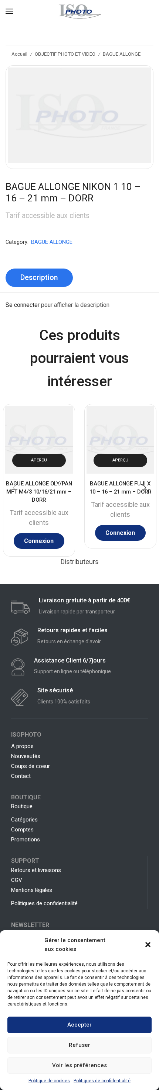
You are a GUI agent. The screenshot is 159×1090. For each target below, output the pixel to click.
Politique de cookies (49, 1080)
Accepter (79, 1024)
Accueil (19, 54)
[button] (148, 944)
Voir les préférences (79, 1065)
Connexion (39, 540)
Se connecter (23, 304)
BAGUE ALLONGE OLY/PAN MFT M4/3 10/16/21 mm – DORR (39, 491)
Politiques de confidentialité (102, 1080)
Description (39, 277)
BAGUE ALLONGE (122, 54)
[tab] (39, 278)
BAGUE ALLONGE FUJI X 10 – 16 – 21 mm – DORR (120, 487)
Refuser (79, 1045)
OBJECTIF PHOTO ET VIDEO (65, 54)
